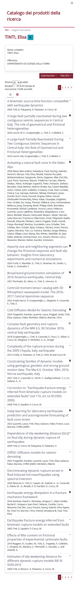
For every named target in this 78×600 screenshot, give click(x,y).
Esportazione (48, 75)
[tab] (10, 94)
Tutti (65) (65, 75)
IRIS (7, 30)
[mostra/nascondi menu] (72, 3)
